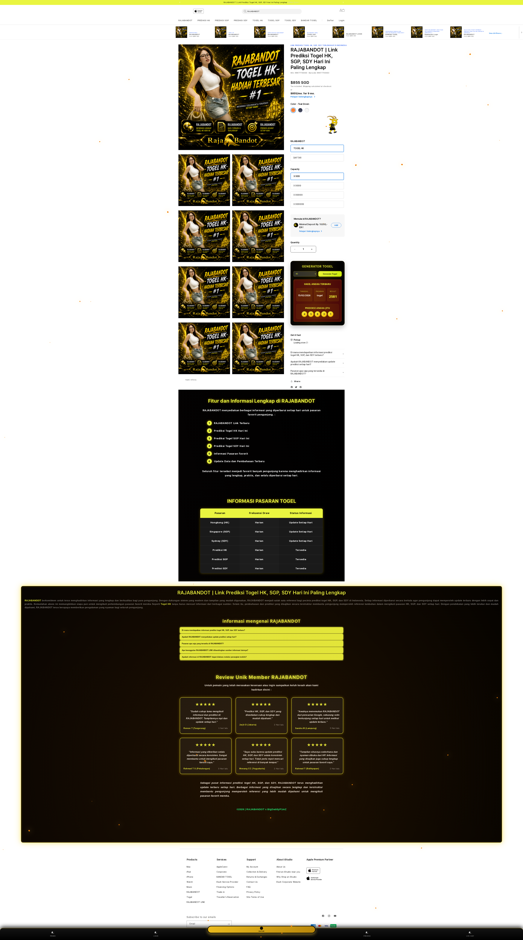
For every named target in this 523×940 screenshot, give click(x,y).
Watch (190, 882)
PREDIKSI (367, 936)
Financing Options (225, 887)
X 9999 (297, 185)
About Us (280, 867)
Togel (189, 897)
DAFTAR (297, 157)
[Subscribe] (229, 924)
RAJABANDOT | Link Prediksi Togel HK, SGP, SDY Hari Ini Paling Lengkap (261, 2)
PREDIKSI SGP (222, 20)
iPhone (190, 877)
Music (189, 887)
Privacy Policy (253, 892)
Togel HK (166, 604)
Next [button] (343, 2)
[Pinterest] (301, 388)
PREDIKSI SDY (240, 20)
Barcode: (313, 73)
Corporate (221, 872)
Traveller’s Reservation (228, 897)
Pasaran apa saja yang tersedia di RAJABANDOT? (203, 644)
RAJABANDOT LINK (196, 902)
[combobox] (272, 11)
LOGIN (155, 936)
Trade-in (221, 892)
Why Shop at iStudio (286, 877)
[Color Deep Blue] (300, 110)
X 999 (297, 176)
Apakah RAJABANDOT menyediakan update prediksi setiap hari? (209, 637)
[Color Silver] (307, 110)
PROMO (53, 936)
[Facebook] (292, 388)
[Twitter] (297, 388)
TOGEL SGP (273, 20)
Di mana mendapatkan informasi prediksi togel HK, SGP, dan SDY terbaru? (213, 630)
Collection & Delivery (257, 872)
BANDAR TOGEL (309, 20)
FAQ (249, 887)
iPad (189, 872)
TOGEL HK (258, 20)
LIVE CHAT (470, 936)
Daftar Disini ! (293, 2)
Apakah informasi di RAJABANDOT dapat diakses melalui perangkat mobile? (214, 657)
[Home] (184, 10)
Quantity (295, 242)
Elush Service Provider (227, 882)
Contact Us (252, 882)
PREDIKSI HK (203, 20)
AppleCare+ (222, 867)
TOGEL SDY (290, 20)
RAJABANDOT (185, 20)
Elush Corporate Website (288, 882)
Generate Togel (330, 274)
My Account (252, 867)
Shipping (307, 86)
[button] (185, 20)
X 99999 (298, 195)
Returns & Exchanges (257, 877)
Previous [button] (179, 2)
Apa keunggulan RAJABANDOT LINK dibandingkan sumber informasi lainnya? (215, 650)
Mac (189, 867)
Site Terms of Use (255, 897)
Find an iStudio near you (288, 872)
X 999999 (298, 204)
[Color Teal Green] (293, 110)
